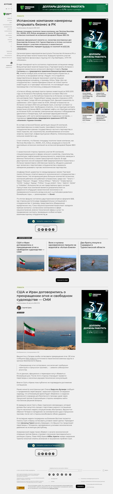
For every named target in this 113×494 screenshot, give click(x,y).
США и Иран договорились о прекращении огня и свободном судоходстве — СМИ (30, 247)
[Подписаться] (80, 470)
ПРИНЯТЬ (80, 486)
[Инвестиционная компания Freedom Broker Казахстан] (7, 14)
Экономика (9, 35)
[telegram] (54, 475)
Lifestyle (9, 29)
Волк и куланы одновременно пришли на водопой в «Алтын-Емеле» (62, 245)
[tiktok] (62, 475)
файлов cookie (54, 488)
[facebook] (70, 475)
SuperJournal (8, 31)
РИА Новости (31, 359)
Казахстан (9, 65)
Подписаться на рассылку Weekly (59, 468)
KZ (11, 8)
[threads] (66, 475)
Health (10, 33)
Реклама (9, 53)
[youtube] (58, 475)
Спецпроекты (8, 55)
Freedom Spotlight (7, 57)
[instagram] (49, 475)
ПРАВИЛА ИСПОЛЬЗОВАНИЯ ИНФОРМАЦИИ (91, 484)
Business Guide (8, 27)
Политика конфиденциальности (90, 478)
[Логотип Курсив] (8, 4)
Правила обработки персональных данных (93, 481)
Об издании (54, 478)
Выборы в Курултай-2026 (87, 487)
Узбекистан (9, 67)
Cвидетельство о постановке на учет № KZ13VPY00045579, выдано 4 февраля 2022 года (30, 479)
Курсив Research (7, 24)
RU (6, 8)
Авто (10, 22)
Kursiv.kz (46, 47)
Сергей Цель (27, 308)
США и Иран (20, 312)
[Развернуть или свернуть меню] (11, 46)
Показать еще (62, 280)
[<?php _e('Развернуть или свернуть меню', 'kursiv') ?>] (11, 63)
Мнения (10, 39)
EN (9, 8)
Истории (9, 20)
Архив (10, 41)
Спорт (10, 37)
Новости (9, 18)
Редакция (9, 51)
